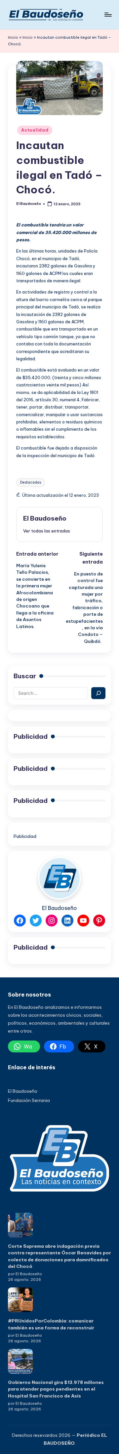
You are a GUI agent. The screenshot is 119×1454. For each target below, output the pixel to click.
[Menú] (107, 14)
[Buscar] (98, 693)
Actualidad (34, 130)
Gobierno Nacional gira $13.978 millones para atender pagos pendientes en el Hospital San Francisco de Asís (56, 1389)
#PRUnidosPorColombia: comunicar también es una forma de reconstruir (51, 1324)
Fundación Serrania (29, 1100)
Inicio (13, 37)
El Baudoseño (44, 518)
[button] (46, 530)
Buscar (25, 676)
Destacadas (30, 482)
